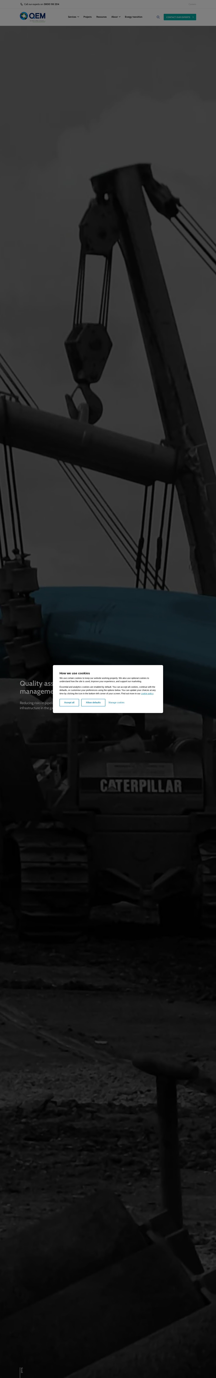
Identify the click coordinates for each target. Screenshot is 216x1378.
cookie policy (147, 693)
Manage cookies (116, 702)
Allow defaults (93, 702)
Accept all (69, 702)
